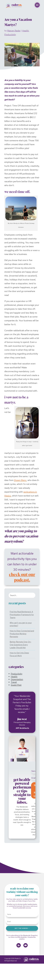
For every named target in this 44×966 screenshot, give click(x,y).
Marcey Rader (14, 30)
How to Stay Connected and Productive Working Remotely (22, 634)
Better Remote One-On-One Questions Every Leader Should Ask (20, 645)
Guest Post (16, 685)
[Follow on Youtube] (25, 945)
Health (25, 30)
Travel (14, 682)
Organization (17, 679)
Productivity (10, 34)
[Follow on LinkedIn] (18, 945)
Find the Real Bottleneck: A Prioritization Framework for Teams (22, 614)
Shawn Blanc (20, 480)
